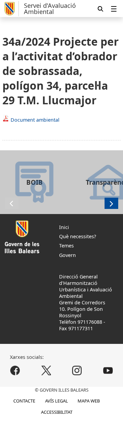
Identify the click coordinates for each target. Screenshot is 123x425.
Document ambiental (35, 120)
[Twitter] (46, 370)
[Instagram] (77, 370)
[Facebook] (15, 370)
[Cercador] (100, 8)
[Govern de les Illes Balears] (10, 8)
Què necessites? (77, 236)
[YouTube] (107, 370)
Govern (67, 255)
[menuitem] (114, 8)
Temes (66, 245)
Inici (64, 227)
